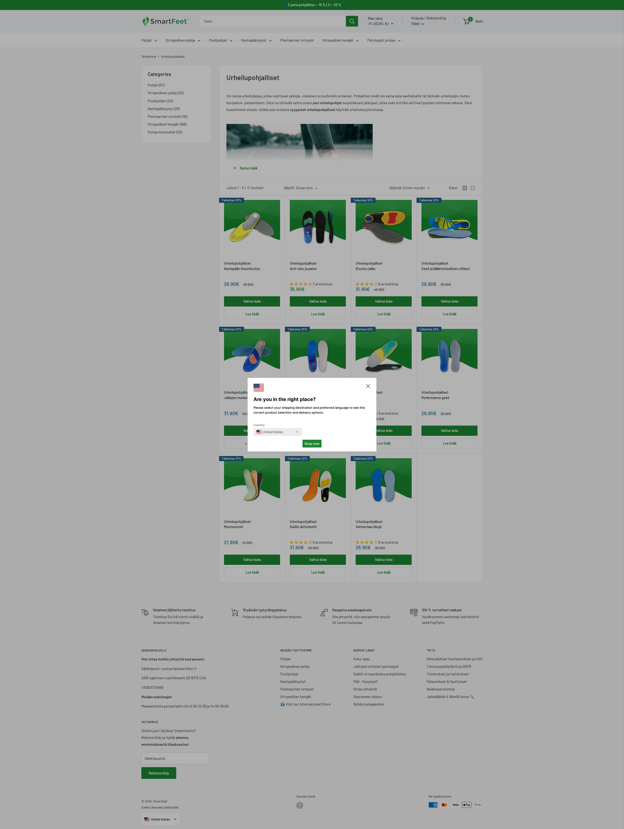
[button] (368, 387)
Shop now (312, 444)
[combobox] (269, 431)
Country (259, 425)
